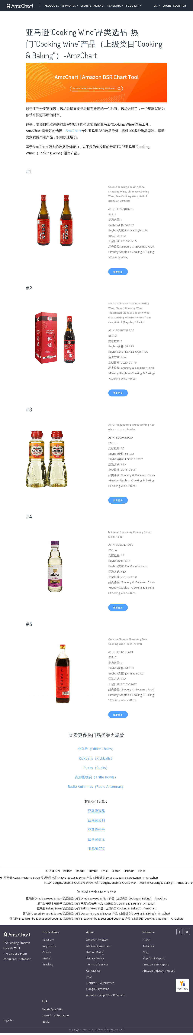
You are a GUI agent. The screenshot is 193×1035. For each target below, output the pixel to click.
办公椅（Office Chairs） (96, 748)
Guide (146, 940)
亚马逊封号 (96, 829)
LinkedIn (129, 871)
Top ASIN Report (154, 958)
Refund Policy (95, 952)
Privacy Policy (95, 958)
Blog (145, 952)
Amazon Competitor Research (105, 995)
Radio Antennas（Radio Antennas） (96, 786)
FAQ (89, 976)
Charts (86, 5)
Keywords (49, 946)
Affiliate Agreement (98, 946)
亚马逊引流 (96, 839)
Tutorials (148, 946)
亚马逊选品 (96, 810)
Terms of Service (97, 964)
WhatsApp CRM (52, 1009)
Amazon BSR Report (156, 964)
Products (51, 5)
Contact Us (93, 970)
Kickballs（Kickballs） (96, 758)
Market (99, 5)
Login (166, 5)
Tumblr (93, 871)
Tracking (47, 964)
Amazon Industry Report (159, 970)
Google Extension (97, 989)
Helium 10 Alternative (100, 983)
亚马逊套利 (96, 820)
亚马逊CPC (96, 848)
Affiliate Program (97, 940)
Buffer (116, 871)
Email (104, 871)
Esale (45, 1021)
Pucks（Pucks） (96, 767)
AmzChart (74, 130)
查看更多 (118, 271)
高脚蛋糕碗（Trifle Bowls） (96, 777)
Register (179, 5)
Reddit (80, 871)
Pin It (141, 871)
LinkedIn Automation (55, 1015)
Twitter (67, 871)
